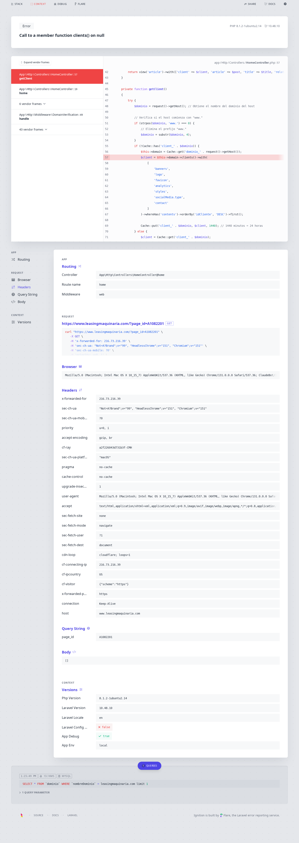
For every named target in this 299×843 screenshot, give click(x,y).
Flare (227, 815)
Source (38, 815)
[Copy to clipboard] (274, 274)
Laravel (72, 815)
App (13, 252)
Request (17, 272)
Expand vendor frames (36, 62)
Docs (55, 815)
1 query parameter (36, 792)
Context (17, 315)
